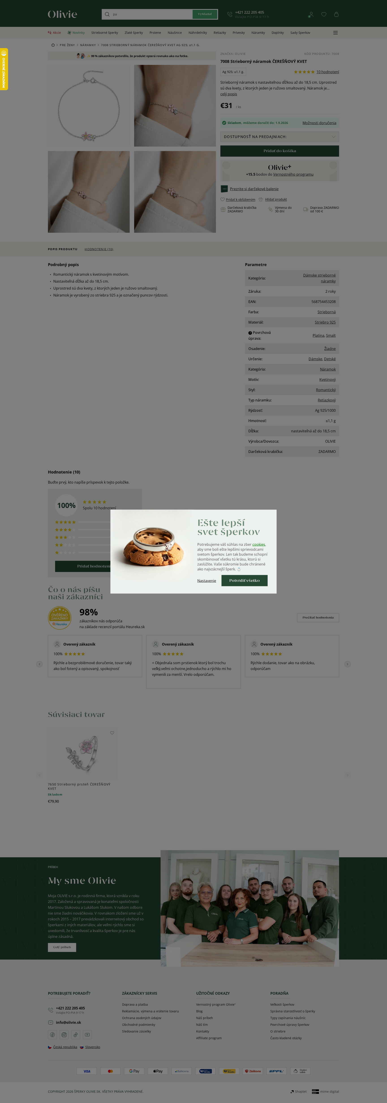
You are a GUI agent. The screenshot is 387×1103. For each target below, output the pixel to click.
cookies (258, 544)
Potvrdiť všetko (244, 580)
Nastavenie (206, 580)
